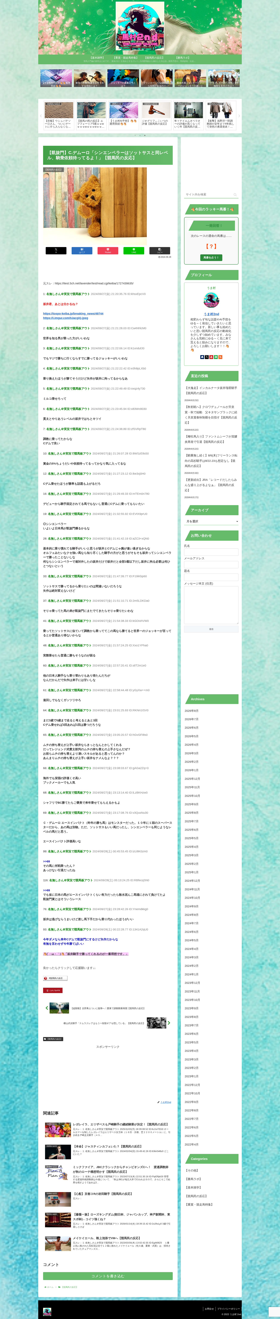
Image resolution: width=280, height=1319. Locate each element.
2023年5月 (192, 1042)
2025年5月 (192, 838)
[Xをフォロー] (207, 357)
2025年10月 (192, 795)
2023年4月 (192, 1050)
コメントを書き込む (108, 1276)
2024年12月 (192, 880)
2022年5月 (192, 1136)
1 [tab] (135, 135)
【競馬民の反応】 (54, 1039)
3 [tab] (144, 135)
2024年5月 (192, 940)
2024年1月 (192, 974)
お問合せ (209, 1308)
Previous (40, 116)
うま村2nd (211, 314)
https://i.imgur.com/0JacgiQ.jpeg (65, 318)
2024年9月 (192, 906)
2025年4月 (192, 846)
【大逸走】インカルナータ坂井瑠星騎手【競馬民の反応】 (211, 390)
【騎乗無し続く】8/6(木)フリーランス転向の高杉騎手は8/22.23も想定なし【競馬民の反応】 (211, 461)
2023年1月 (192, 1076)
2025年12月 (192, 778)
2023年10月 (192, 1000)
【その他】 (192, 1170)
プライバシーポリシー (228, 1308)
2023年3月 (192, 1059)
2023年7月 (192, 1025)
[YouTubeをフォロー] (211, 357)
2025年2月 (192, 863)
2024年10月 (192, 897)
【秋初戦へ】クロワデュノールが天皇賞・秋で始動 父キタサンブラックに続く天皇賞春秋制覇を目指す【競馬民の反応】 (211, 414)
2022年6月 (192, 1127)
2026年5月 (192, 736)
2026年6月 (192, 727)
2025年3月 (192, 855)
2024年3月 (192, 957)
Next (239, 116)
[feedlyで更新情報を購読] (216, 357)
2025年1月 (192, 872)
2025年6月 (192, 829)
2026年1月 (192, 770)
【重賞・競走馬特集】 (199, 1204)
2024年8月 (192, 914)
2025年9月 (192, 804)
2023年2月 (192, 1068)
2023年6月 (192, 1033)
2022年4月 (192, 1144)
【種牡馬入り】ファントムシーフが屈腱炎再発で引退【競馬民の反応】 (211, 439)
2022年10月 (192, 1093)
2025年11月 (192, 787)
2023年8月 (192, 1017)
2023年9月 (192, 1008)
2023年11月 (192, 991)
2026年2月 (192, 761)
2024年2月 (192, 965)
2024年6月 (192, 931)
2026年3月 (192, 753)
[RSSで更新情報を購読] (220, 357)
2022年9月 (192, 1102)
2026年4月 (192, 744)
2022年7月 (192, 1118)
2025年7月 (192, 821)
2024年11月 (192, 889)
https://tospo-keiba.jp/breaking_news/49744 (73, 313)
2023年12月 (192, 982)
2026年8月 (192, 710)
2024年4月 (192, 949)
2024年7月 (192, 923)
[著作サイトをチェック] (202, 357)
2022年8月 (192, 1110)
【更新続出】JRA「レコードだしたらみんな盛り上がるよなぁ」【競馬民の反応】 (211, 485)
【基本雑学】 (193, 1187)
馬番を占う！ (211, 257)
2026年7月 (192, 719)
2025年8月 (192, 812)
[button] (159, 250)
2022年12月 (192, 1085)
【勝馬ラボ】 (193, 1179)
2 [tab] (140, 135)
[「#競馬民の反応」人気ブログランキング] (55, 979)
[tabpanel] (59, 115)
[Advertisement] (108, 268)
